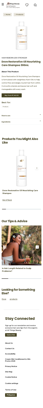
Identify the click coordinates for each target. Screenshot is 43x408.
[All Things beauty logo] (13, 3)
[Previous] (5, 168)
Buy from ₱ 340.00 (12, 95)
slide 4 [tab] (25, 278)
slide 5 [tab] (31, 278)
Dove (4, 299)
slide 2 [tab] (11, 278)
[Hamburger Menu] (2, 4)
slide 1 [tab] (5, 278)
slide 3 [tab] (18, 278)
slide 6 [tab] (38, 278)
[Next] (36, 168)
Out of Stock (7, 200)
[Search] (35, 5)
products (13, 299)
